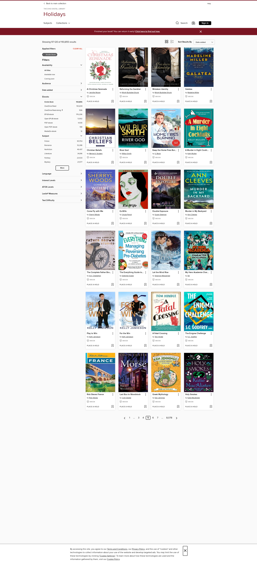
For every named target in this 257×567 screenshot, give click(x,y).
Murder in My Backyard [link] (195, 211)
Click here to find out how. (147, 31)
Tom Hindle (159, 337)
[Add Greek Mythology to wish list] (178, 407)
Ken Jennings (160, 398)
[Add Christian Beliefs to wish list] (112, 162)
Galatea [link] (188, 89)
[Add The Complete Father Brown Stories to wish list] (112, 285)
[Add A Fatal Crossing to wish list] (178, 346)
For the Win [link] (125, 333)
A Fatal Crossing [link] (159, 333)
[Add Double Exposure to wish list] (178, 223)
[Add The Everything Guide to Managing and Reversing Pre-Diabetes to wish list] (145, 285)
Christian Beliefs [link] (94, 150)
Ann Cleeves (192, 215)
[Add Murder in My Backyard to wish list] (211, 223)
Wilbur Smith (126, 154)
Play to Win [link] (92, 333)
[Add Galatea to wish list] (211, 101)
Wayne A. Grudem (96, 154)
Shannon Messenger (162, 276)
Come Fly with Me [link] (95, 211)
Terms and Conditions (117, 549)
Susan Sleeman (161, 215)
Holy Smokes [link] (191, 394)
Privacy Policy (138, 549)
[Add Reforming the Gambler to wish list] (145, 101)
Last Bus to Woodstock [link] (130, 394)
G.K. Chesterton (95, 276)
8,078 (169, 417)
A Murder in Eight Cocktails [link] (197, 150)
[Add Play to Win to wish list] (112, 346)
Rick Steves (93, 398)
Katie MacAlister (194, 398)
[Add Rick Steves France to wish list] (112, 407)
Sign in (205, 23)
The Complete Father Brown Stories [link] (99, 272)
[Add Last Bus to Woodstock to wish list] (145, 407)
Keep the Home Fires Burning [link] (164, 150)
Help (209, 4)
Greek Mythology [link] (160, 394)
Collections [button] (62, 23)
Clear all (77, 49)
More (62, 168)
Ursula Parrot (127, 215)
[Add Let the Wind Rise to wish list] (178, 285)
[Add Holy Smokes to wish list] (211, 407)
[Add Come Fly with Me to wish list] (112, 223)
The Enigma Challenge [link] (195, 333)
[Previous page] (124, 417)
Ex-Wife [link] (123, 211)
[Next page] (176, 417)
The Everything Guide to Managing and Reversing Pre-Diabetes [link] (132, 272)
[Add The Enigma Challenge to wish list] (211, 346)
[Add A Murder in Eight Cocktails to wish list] (211, 162)
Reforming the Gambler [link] (130, 89)
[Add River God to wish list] (145, 162)
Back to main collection (56, 3)
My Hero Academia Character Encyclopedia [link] (197, 272)
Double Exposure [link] (160, 211)
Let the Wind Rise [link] (160, 272)
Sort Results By (185, 42)
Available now (49, 74)
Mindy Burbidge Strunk (130, 93)
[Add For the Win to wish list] (145, 346)
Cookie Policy (113, 559)
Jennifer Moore (94, 93)
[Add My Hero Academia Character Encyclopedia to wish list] (211, 285)
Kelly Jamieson (94, 337)
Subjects (48, 23)
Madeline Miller (193, 93)
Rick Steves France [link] (95, 394)
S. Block (158, 154)
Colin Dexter (126, 398)
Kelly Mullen (192, 154)
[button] (181, 23)
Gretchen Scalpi (128, 276)
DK (189, 276)
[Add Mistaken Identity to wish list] (178, 101)
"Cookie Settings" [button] (107, 556)
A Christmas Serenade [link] (97, 89)
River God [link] (124, 150)
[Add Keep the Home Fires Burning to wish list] (178, 162)
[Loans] (194, 23)
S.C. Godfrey (192, 337)
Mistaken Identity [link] (160, 89)
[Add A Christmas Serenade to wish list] (112, 101)
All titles (47, 70)
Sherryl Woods (94, 215)
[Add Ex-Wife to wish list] (145, 223)
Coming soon (49, 79)
